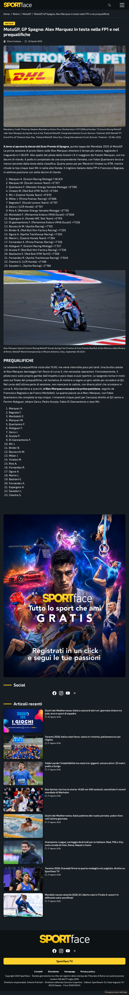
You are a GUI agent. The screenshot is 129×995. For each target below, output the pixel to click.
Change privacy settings (116, 992)
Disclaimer (53, 971)
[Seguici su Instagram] (61, 693)
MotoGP (9, 23)
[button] (109, 5)
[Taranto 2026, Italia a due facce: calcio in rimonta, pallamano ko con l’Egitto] (23, 747)
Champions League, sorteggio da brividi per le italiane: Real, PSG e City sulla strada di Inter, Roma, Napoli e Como (84, 843)
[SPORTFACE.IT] (18, 4)
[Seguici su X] (75, 693)
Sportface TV (64, 961)
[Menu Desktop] (122, 5)
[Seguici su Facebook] (54, 693)
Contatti (38, 971)
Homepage (69, 971)
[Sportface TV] (64, 595)
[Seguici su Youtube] (68, 693)
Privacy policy (87, 971)
